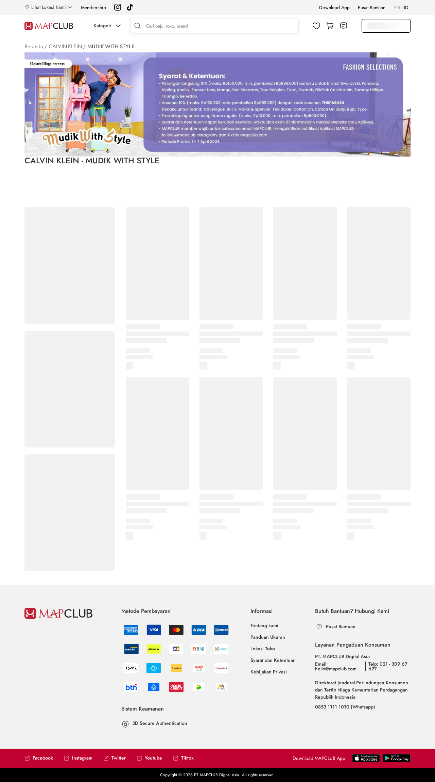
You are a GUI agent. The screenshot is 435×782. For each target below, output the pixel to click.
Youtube (153, 758)
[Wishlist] (316, 26)
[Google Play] (366, 761)
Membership (93, 7)
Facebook (43, 758)
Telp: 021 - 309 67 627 (387, 666)
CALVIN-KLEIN (65, 46)
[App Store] (397, 761)
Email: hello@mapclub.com (335, 666)
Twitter (118, 758)
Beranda (33, 46)
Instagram (82, 758)
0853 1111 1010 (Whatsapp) (345, 706)
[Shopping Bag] (330, 26)
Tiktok (187, 758)
